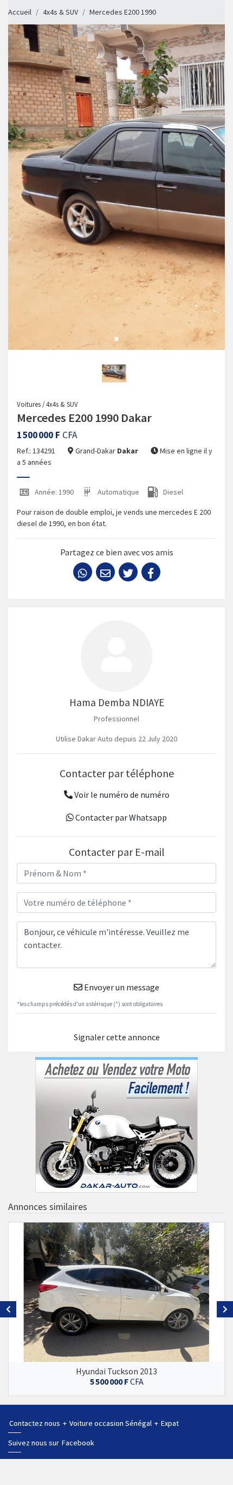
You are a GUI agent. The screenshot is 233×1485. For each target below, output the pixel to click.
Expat (170, 1423)
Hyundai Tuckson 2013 (116, 1371)
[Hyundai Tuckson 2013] (116, 1292)
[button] (116, 339)
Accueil (19, 12)
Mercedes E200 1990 (122, 12)
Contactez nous (35, 1423)
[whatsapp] (82, 571)
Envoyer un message (120, 987)
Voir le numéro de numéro (121, 794)
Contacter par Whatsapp (120, 817)
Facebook (78, 1443)
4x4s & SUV (60, 12)
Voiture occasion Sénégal (111, 1423)
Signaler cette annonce (117, 1037)
